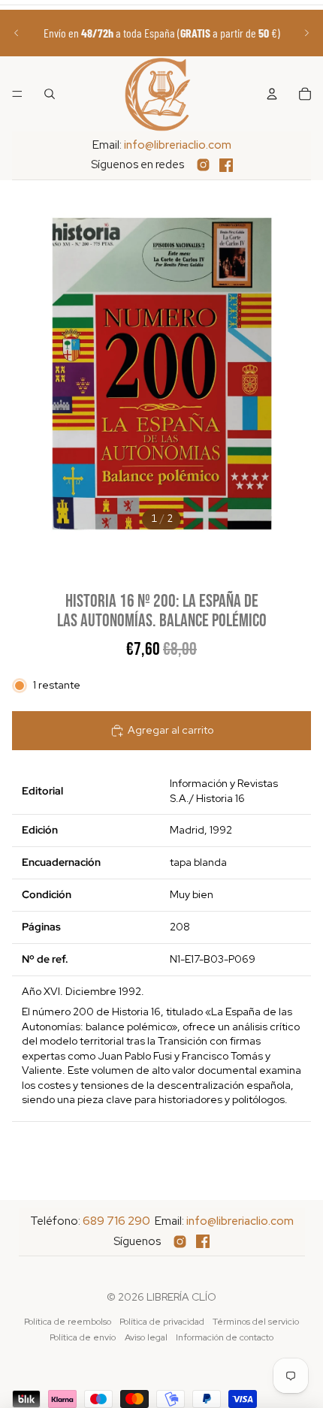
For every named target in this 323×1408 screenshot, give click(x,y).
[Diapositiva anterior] (16, 33)
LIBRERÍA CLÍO (181, 1297)
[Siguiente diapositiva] (306, 33)
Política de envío (83, 1337)
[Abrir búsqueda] (49, 93)
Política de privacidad (161, 1322)
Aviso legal (146, 1337)
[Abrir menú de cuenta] (271, 93)
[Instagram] (203, 165)
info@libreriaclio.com (177, 144)
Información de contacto (224, 1337)
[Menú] (17, 94)
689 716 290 (116, 1221)
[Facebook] (226, 165)
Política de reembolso (67, 1322)
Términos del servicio (256, 1322)
